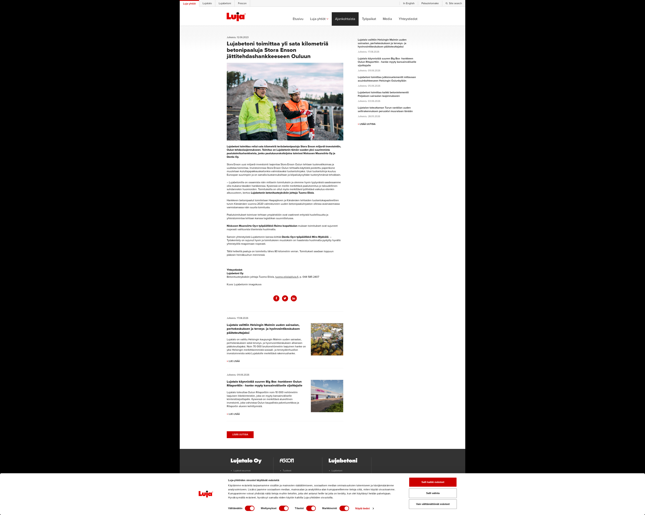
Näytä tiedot (362, 508)
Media (387, 19)
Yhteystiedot (408, 19)
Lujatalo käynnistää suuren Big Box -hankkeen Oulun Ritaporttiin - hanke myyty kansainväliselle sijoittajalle (264, 383)
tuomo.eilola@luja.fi (286, 277)
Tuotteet (287, 470)
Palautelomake (430, 3)
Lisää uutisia (240, 434)
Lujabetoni (225, 3)
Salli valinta (433, 493)
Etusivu (298, 19)
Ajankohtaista (345, 19)
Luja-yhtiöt (318, 19)
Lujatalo (207, 3)
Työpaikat (369, 19)
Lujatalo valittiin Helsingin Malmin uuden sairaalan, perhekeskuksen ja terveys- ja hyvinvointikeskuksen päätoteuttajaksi (263, 329)
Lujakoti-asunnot (241, 470)
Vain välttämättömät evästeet (433, 504)
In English (409, 3)
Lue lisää (233, 361)
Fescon (242, 3)
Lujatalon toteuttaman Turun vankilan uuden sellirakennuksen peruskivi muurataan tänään (385, 109)
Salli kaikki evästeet (432, 482)
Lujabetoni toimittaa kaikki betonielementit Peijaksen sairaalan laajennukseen (383, 94)
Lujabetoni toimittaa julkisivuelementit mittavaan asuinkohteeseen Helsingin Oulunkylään (387, 79)
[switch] (284, 508)
